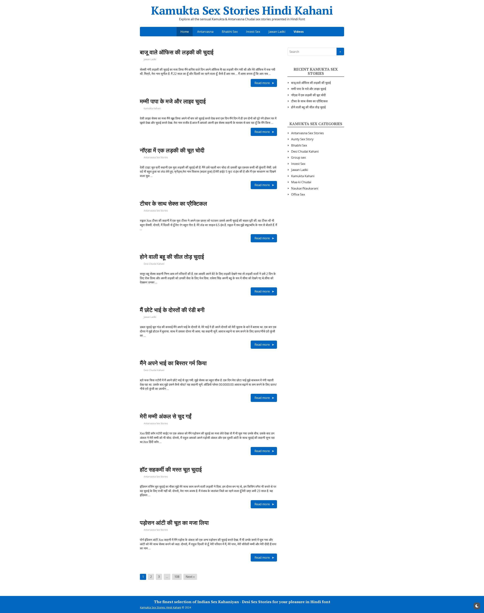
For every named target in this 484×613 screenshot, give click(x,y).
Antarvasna (205, 32)
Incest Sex (253, 32)
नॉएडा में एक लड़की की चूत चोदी (172, 150)
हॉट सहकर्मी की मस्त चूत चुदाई (171, 469)
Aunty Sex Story (302, 139)
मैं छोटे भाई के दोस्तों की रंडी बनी (172, 310)
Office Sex (298, 194)
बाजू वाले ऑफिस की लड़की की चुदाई (176, 52)
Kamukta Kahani (152, 108)
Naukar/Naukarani (304, 188)
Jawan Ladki (276, 32)
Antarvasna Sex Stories (156, 157)
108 (176, 577)
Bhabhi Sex (230, 32)
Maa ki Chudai (301, 182)
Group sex (298, 157)
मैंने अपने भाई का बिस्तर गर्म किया (173, 363)
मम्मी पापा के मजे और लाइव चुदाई (173, 101)
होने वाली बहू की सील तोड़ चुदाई (172, 256)
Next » (190, 577)
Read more (262, 83)
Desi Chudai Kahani (154, 263)
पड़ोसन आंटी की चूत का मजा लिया (174, 522)
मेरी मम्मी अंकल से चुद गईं (165, 416)
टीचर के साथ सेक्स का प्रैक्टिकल (173, 203)
